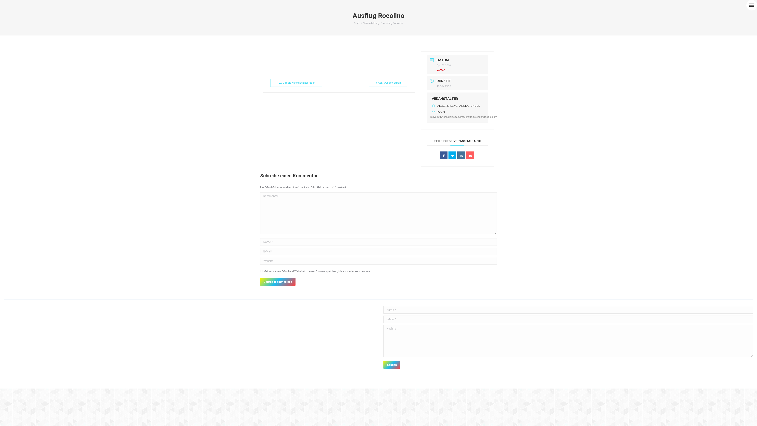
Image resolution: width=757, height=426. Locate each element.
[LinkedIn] (461, 155)
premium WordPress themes (45, 382)
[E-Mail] (470, 155)
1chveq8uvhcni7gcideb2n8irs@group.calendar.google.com (463, 116)
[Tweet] (452, 155)
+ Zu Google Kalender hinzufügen (296, 82)
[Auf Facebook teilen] (443, 155)
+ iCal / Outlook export (388, 82)
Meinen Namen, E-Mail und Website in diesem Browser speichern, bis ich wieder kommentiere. (317, 271)
